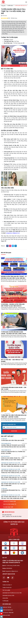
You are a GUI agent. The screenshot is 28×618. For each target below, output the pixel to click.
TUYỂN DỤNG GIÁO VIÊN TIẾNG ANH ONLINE (12, 440)
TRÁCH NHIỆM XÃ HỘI (6, 443)
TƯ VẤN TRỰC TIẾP (8, 507)
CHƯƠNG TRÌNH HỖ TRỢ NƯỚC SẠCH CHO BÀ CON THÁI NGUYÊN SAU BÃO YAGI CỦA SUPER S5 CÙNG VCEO (14, 446)
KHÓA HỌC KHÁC (6, 615)
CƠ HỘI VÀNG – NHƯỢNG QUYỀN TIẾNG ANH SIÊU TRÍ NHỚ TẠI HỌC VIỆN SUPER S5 (12, 305)
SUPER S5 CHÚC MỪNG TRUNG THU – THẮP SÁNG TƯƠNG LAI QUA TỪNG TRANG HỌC (12, 458)
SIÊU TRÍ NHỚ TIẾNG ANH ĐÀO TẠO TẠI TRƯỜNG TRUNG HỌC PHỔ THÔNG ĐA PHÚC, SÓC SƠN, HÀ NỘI (13, 472)
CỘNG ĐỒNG (5, 598)
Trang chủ (3, 5)
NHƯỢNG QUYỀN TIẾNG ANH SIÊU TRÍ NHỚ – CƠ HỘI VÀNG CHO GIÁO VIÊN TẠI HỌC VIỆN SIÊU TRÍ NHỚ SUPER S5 (13, 277)
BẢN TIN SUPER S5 (5, 456)
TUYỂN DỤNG (10, 5)
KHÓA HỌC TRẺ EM (6, 607)
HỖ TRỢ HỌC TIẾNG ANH (7, 612)
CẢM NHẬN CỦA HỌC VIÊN (8, 595)
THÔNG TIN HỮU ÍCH (6, 587)
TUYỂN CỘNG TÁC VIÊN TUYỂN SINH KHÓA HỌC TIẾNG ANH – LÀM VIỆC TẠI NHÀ (14, 416)
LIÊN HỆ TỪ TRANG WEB (9, 501)
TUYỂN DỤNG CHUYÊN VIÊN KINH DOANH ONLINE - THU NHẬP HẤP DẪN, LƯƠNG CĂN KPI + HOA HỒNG (13, 333)
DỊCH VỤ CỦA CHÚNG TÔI (9, 504)
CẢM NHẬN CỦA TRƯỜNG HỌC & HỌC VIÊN (10, 462)
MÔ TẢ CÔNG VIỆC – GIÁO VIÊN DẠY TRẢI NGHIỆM (12, 360)
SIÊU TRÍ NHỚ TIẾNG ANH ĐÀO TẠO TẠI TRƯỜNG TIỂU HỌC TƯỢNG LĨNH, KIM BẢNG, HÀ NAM (13, 465)
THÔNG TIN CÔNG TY (7, 585)
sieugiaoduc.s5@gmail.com (13, 233)
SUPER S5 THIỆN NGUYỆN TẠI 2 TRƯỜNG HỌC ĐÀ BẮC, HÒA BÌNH (13, 452)
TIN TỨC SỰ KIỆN (6, 590)
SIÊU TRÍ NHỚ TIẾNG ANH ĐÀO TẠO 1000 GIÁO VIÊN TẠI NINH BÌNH (13, 484)
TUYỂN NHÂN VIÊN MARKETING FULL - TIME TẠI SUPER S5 (13, 491)
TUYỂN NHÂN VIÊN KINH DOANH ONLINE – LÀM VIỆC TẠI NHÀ (13, 388)
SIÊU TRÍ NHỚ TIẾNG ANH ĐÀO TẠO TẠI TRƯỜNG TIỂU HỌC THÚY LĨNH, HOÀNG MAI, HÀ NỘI (13, 497)
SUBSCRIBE (14, 431)
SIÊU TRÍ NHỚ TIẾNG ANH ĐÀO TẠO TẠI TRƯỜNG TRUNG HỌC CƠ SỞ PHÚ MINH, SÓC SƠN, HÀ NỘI (14, 478)
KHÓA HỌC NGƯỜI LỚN (7, 610)
